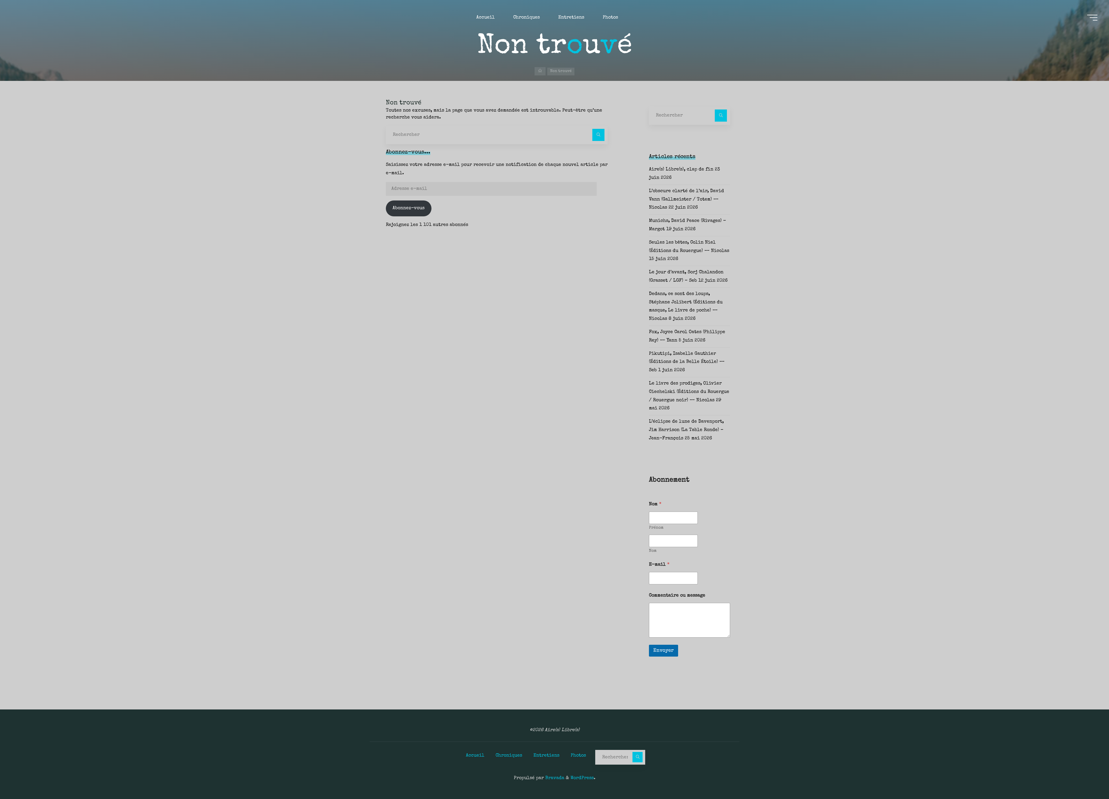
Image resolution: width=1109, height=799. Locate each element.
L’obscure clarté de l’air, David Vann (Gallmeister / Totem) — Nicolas (686, 199)
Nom (652, 551)
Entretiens (546, 755)
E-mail (659, 564)
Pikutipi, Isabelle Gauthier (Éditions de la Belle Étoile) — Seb (687, 362)
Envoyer (663, 650)
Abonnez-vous (408, 208)
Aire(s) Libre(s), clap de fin (681, 169)
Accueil (475, 755)
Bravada (554, 778)
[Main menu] (1092, 18)
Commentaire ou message (677, 595)
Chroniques (509, 755)
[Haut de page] (1086, 776)
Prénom (656, 528)
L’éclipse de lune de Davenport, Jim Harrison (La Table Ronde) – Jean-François (686, 430)
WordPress (582, 778)
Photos (578, 755)
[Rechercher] (598, 135)
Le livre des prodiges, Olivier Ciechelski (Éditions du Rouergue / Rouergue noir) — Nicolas (689, 392)
